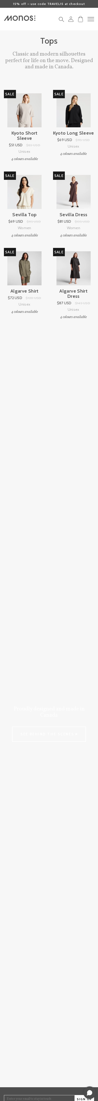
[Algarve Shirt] (24, 268)
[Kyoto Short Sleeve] (24, 110)
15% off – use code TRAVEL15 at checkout (49, 4)
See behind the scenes (47, 734)
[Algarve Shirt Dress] (73, 268)
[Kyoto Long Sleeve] (73, 110)
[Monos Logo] (19, 18)
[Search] (61, 20)
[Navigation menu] (91, 19)
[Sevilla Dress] (73, 192)
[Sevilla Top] (24, 192)
